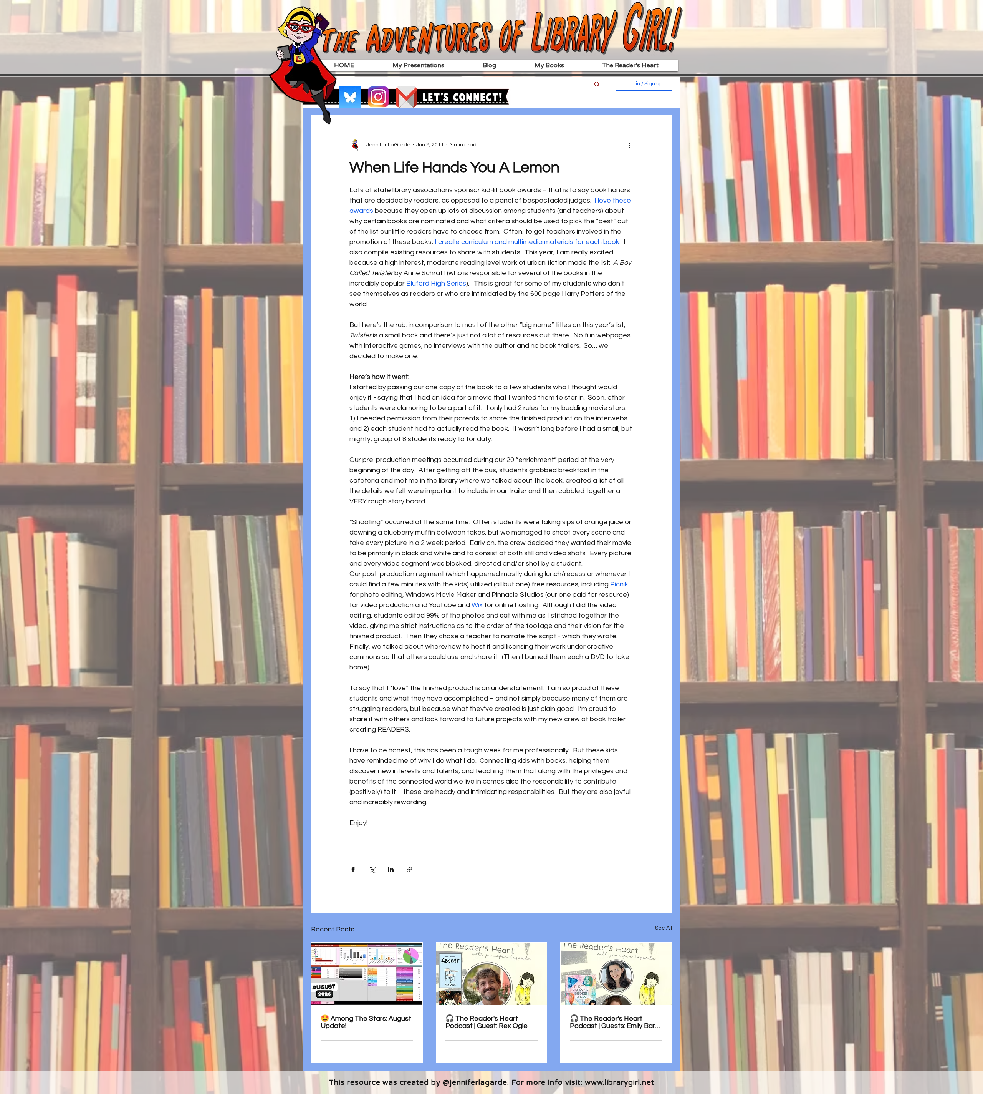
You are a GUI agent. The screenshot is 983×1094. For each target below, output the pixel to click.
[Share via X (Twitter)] (372, 869)
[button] (597, 84)
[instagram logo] (378, 97)
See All (663, 928)
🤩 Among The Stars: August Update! (366, 1022)
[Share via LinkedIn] (390, 869)
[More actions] (629, 144)
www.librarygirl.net (619, 1082)
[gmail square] (406, 97)
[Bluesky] (350, 97)
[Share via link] (409, 869)
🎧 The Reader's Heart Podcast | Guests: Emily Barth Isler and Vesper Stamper (616, 1022)
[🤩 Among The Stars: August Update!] (366, 974)
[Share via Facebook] (353, 869)
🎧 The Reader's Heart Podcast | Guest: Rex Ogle (486, 1022)
